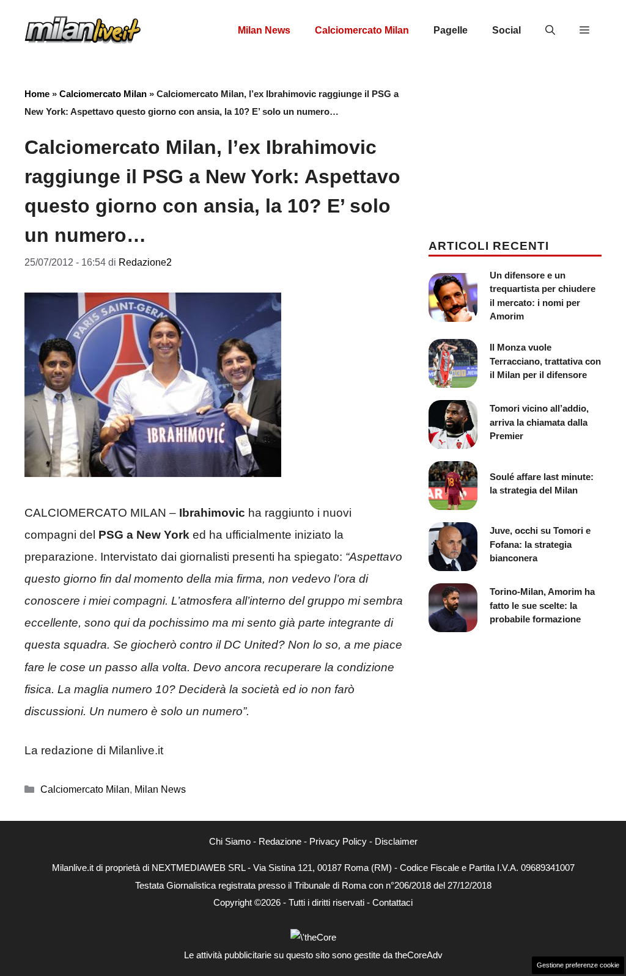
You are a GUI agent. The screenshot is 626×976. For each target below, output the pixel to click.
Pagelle (450, 30)
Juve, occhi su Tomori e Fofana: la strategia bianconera (540, 544)
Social (506, 30)
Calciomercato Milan (362, 30)
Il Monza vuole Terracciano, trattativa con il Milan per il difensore (545, 361)
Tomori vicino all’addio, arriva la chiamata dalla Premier (539, 422)
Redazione (280, 841)
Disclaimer (396, 841)
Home (37, 94)
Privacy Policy (338, 841)
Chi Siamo (230, 841)
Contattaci (392, 902)
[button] (550, 30)
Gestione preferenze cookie (578, 965)
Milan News (264, 30)
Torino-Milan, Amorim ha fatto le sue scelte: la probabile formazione (542, 605)
